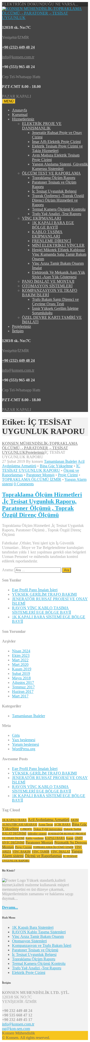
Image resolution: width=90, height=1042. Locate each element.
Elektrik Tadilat (72, 829)
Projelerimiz (21, 326)
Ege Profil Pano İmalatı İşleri (35, 590)
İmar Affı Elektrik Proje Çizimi (56, 141)
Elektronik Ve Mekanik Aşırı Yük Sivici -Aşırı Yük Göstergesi (58, 274)
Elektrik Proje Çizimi (28, 972)
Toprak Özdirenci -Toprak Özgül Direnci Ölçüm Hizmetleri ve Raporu (58, 200)
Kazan (70, 838)
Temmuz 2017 (23, 687)
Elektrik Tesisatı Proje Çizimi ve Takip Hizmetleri (57, 148)
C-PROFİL (26, 829)
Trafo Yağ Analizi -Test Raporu (56, 214)
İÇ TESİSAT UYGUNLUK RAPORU (41, 468)
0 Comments (24, 484)
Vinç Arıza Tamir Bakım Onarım (38, 936)
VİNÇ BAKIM (21, 851)
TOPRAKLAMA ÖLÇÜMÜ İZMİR (31, 479)
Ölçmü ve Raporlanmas (43, 856)
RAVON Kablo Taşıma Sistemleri (39, 932)
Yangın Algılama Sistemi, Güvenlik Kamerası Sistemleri (60, 166)
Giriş (16, 735)
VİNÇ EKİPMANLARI (41, 218)
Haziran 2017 (23, 691)
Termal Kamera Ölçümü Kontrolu (59, 209)
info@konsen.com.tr (18, 1024)
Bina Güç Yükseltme (56, 466)
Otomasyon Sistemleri (29, 941)
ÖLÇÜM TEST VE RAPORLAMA (51, 173)
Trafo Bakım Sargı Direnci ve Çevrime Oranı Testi (55, 301)
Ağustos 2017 (23, 682)
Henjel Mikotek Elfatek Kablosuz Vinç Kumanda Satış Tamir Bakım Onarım (59, 254)
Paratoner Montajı (40, 475)
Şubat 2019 (21, 673)
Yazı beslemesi (23, 740)
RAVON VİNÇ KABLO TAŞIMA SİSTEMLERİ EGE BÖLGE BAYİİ (41, 610)
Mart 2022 (20, 660)
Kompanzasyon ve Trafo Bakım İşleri (41, 945)
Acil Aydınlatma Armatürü (49, 820)
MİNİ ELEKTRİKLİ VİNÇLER (58, 245)
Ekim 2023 (21, 655)
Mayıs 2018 (21, 678)
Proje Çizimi (68, 475)
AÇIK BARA (62, 824)
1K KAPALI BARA (14, 820)
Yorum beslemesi (25, 744)
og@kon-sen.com (16, 1028)
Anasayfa (19, 110)
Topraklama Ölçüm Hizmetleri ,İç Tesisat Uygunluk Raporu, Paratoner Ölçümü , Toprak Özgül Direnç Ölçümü (42, 504)
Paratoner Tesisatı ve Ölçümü (35, 950)
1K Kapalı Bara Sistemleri (33, 927)
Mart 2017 (20, 696)
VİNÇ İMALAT (60, 851)
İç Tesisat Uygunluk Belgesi (54, 191)
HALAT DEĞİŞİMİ (14, 833)
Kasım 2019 (21, 669)
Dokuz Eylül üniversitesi (47, 829)
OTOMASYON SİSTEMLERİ (47, 286)
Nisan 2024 (21, 651)
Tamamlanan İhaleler (60, 461)
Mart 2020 (20, 664)
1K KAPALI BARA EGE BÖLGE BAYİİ (53, 225)
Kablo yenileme (35, 838)
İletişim (18, 331)
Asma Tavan (45, 824)
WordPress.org (23, 749)
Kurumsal (20, 114)
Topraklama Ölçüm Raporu (53, 178)
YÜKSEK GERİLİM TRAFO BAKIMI (44, 594)
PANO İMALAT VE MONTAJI (48, 281)
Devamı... (10, 907)
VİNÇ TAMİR (41, 851)
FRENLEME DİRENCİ (51, 241)
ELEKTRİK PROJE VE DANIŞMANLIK (42, 125)
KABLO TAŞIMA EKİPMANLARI (47, 234)
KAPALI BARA (55, 838)
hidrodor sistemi (37, 833)
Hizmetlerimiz (23, 119)
